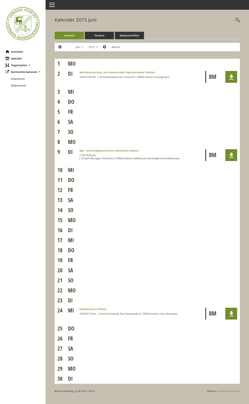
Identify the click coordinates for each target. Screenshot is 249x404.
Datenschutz (18, 85)
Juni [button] (78, 47)
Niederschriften (129, 35)
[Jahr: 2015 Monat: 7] (104, 47)
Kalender (16, 58)
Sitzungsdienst (228, 391)
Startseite (17, 51)
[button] (23, 65)
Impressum (18, 78)
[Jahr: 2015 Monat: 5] (60, 47)
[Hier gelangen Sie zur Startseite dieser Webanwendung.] (23, 23)
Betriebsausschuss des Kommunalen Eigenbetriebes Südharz (117, 72)
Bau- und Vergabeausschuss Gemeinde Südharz (109, 150)
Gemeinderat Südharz (93, 309)
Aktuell (116, 47)
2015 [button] (92, 47)
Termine (99, 35)
